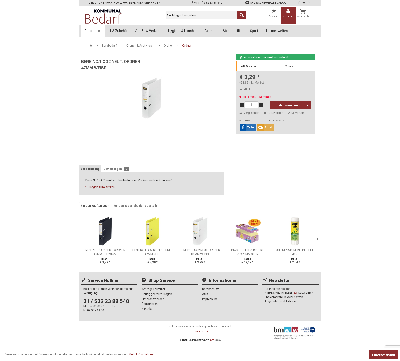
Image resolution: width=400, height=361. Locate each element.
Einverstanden (383, 355)
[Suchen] (242, 15)
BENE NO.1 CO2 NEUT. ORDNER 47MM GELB (152, 252)
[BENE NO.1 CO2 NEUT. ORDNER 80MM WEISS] (200, 231)
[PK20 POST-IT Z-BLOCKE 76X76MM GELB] (247, 231)
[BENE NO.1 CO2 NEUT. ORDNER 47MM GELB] (152, 231)
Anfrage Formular (153, 289)
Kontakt (147, 308)
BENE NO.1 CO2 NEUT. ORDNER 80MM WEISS (200, 252)
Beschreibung (90, 169)
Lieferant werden (153, 299)
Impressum (209, 299)
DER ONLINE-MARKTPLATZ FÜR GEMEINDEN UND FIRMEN (124, 2)
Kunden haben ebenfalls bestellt (135, 205)
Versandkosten (200, 331)
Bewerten (297, 113)
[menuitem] (206, 15)
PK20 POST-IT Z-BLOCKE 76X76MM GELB (247, 252)
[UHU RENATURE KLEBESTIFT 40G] (294, 231)
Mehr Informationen (142, 354)
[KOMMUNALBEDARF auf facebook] (299, 2)
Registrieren (150, 303)
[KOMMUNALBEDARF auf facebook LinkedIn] (309, 2)
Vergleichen (251, 113)
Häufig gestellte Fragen (157, 294)
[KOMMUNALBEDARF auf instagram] (304, 2)
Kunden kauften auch (94, 205)
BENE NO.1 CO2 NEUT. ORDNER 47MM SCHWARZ (105, 252)
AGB (205, 294)
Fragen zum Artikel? (101, 187)
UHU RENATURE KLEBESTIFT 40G (295, 252)
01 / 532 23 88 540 (106, 301)
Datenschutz (210, 289)
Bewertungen (115, 169)
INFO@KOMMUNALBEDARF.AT (268, 2)
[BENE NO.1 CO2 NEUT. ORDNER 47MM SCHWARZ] (105, 231)
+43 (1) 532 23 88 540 (207, 2)
